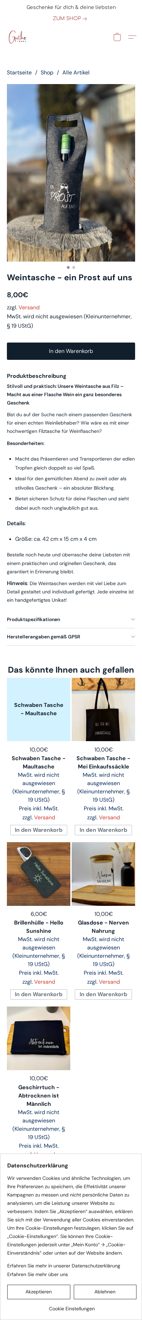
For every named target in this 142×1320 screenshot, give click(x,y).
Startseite (19, 72)
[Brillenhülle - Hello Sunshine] (38, 874)
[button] (18, 37)
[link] (71, 19)
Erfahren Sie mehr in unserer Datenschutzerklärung (63, 1266)
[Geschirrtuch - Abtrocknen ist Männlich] (38, 1038)
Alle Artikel (76, 72)
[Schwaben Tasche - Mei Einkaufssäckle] (103, 709)
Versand (29, 307)
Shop (47, 72)
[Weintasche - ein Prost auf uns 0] (71, 172)
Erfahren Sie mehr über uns (37, 1274)
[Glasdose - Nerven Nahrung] (103, 874)
